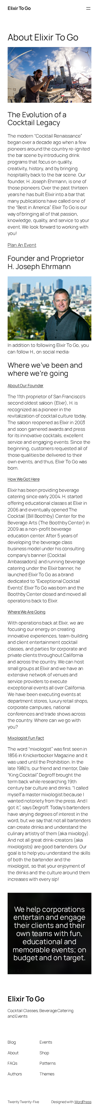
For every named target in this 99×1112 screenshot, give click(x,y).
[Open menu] (88, 8)
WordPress (82, 1101)
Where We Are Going (26, 612)
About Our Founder (25, 385)
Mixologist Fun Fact (26, 738)
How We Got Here (24, 479)
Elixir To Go (19, 8)
